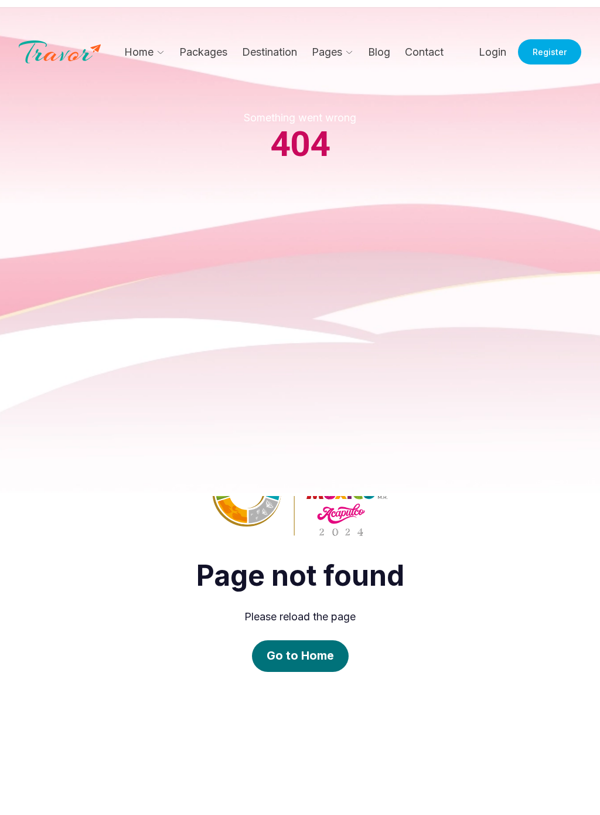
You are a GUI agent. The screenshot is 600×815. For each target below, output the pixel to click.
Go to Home (300, 655)
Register (550, 52)
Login (492, 52)
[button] (144, 52)
